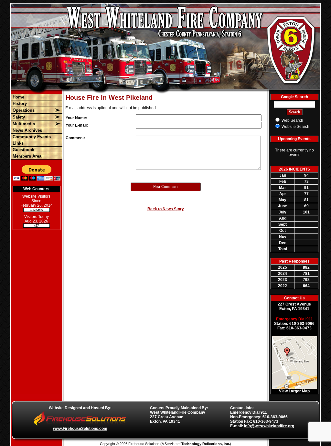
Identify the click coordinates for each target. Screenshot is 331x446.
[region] (36, 126)
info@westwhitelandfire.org (269, 426)
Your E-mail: (77, 125)
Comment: (75, 138)
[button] (32, 110)
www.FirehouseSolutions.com (80, 428)
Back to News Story (165, 209)
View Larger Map (294, 391)
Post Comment (165, 186)
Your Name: (76, 118)
